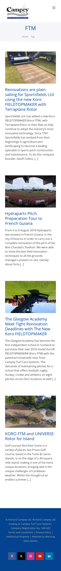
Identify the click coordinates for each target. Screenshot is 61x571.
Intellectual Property (18, 536)
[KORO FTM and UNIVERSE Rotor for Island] (30, 412)
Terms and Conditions (21, 532)
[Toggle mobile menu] (54, 8)
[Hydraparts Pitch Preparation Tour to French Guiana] (30, 191)
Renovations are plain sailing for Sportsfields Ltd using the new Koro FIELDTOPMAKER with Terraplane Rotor (29, 99)
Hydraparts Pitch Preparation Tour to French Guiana (23, 218)
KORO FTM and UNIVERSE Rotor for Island (29, 436)
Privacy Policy (44, 532)
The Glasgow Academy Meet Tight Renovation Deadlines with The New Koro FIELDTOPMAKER (27, 326)
